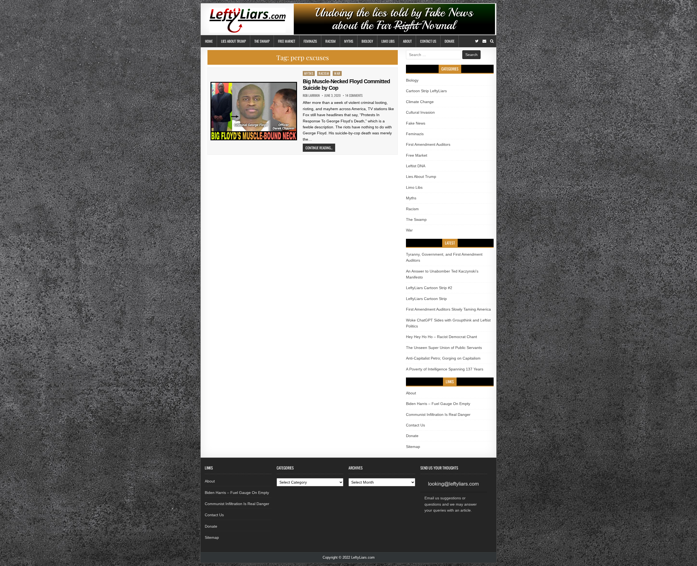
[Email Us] (484, 41)
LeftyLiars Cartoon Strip (426, 298)
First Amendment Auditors (428, 144)
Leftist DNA (415, 166)
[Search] (492, 41)
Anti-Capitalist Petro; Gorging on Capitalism (443, 358)
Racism (330, 41)
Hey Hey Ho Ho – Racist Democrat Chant (441, 337)
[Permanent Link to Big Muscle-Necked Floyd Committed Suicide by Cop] (253, 111)
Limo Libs (388, 41)
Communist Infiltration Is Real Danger (438, 414)
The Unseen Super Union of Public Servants (444, 347)
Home (209, 41)
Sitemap (413, 446)
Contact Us (428, 41)
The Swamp (262, 41)
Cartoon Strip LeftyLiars (426, 91)
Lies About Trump (233, 41)
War (337, 73)
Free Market (286, 41)
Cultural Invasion (420, 112)
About (407, 41)
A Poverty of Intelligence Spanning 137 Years (444, 369)
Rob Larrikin (311, 95)
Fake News (415, 123)
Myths (348, 41)
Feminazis (310, 41)
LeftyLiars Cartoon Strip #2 (429, 288)
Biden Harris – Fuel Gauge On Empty (438, 403)
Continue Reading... (318, 147)
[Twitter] (477, 41)
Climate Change (420, 102)
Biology (367, 41)
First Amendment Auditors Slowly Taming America (448, 309)
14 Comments (354, 95)
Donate (449, 41)
